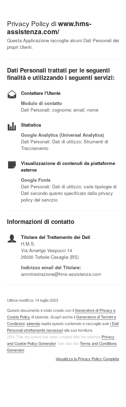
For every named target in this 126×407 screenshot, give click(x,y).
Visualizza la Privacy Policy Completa (87, 359)
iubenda (33, 323)
